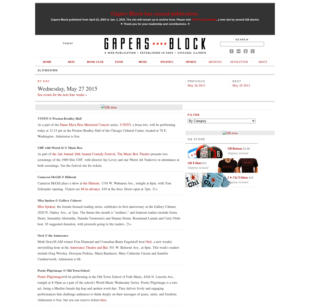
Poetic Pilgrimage (50, 276)
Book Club (95, 61)
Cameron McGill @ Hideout (57, 177)
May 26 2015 (196, 85)
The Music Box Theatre (133, 154)
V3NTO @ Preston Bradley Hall (60, 118)
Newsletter (239, 61)
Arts (71, 61)
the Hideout (91, 183)
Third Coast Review (204, 19)
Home (47, 61)
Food (119, 61)
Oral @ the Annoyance (53, 235)
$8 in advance (90, 189)
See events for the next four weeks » (62, 94)
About (262, 61)
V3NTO (125, 124)
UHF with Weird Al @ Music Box (60, 147)
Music (143, 61)
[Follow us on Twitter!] (245, 52)
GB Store (196, 139)
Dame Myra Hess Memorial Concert (84, 124)
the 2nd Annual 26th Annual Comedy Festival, (84, 154)
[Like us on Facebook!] (231, 52)
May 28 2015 (241, 85)
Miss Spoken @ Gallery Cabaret (59, 200)
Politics (167, 61)
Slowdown (48, 70)
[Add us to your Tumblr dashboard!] (252, 52)
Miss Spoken (46, 206)
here (103, 300)
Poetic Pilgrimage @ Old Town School (64, 270)
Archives (215, 61)
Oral (149, 241)
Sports (191, 61)
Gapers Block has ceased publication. (155, 13)
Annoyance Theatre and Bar (89, 247)
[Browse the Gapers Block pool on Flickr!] (238, 52)
